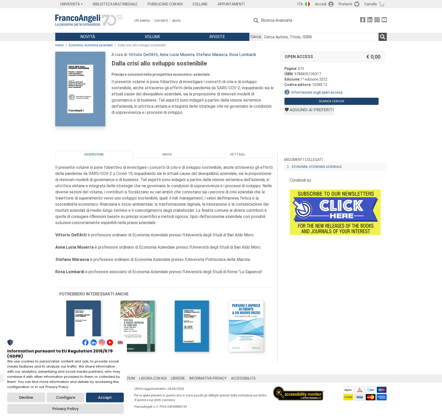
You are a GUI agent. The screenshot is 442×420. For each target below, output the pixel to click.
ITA (300, 4)
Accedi (320, 4)
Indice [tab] (167, 154)
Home (59, 45)
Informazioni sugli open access (317, 92)
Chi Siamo (142, 20)
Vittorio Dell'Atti (143, 54)
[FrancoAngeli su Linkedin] (369, 20)
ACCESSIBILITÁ (243, 378)
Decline (26, 397)
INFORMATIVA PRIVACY (208, 378)
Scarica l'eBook (331, 101)
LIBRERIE (178, 378)
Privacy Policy (65, 408)
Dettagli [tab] (237, 154)
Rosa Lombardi (242, 54)
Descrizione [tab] (94, 154)
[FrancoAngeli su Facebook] (362, 20)
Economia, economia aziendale (91, 45)
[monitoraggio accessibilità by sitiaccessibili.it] (298, 389)
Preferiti (345, 4)
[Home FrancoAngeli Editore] (89, 20)
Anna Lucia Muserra (177, 54)
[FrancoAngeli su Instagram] (377, 20)
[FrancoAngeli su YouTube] (384, 20)
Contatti (161, 20)
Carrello (370, 4)
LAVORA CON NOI (153, 378)
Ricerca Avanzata (276, 20)
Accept (105, 397)
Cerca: (256, 36)
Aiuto (176, 20)
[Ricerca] (383, 37)
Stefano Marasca (211, 54)
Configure (65, 397)
